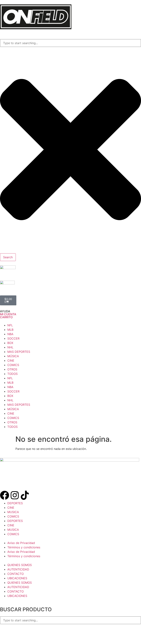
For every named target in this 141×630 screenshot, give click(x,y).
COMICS (13, 365)
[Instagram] (14, 495)
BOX (10, 343)
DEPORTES (15, 503)
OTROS (12, 369)
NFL (10, 325)
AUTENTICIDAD (18, 569)
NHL (10, 347)
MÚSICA (13, 356)
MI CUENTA (8, 314)
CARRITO (6, 317)
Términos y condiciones (23, 547)
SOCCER (13, 338)
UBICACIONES (17, 578)
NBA (10, 334)
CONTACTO (15, 574)
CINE (10, 360)
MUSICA (13, 512)
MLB (10, 329)
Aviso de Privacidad (21, 543)
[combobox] (70, 43)
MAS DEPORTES (18, 352)
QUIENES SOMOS (19, 565)
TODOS (12, 374)
